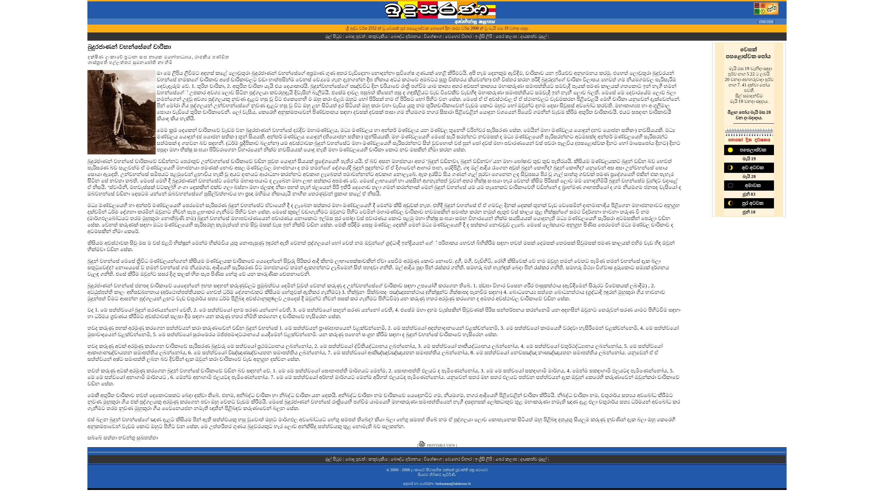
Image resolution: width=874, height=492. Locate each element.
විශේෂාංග (433, 36)
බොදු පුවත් (355, 36)
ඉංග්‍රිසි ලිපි (483, 36)
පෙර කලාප (506, 36)
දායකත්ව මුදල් (533, 36)
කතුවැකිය (377, 36)
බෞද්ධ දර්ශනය (406, 36)
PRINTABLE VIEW (441, 445)
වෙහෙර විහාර (458, 36)
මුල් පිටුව (334, 36)
